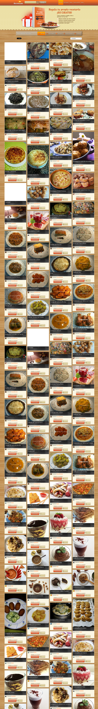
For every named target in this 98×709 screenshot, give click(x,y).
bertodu (58, 623)
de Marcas (79, 33)
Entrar (82, 2)
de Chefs (60, 33)
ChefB (58, 161)
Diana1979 (81, 124)
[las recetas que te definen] (18, 3)
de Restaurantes (69, 33)
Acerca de (76, 2)
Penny (12, 637)
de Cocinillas (51, 33)
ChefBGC (81, 165)
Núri (80, 528)
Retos (71, 2)
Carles (58, 194)
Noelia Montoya (37, 63)
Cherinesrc (13, 223)
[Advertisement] (15, 51)
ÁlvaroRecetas (82, 247)
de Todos (43, 33)
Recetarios (66, 2)
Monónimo (13, 85)
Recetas (61, 2)
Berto (58, 503)
